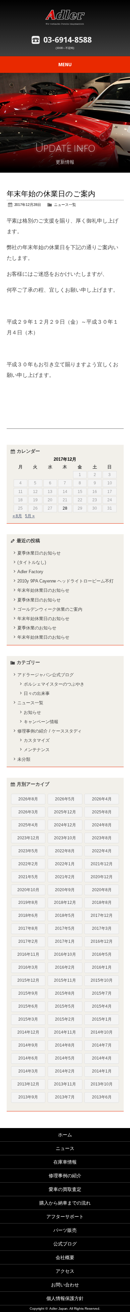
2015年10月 (102, 980)
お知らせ (32, 712)
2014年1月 (102, 1071)
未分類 (23, 759)
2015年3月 (28, 1019)
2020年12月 (102, 877)
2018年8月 (102, 902)
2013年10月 (102, 1084)
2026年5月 (65, 799)
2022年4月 (102, 851)
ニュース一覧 (65, 205)
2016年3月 (28, 967)
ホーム (65, 1134)
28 (65, 508)
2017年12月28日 (27, 205)
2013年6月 (102, 1097)
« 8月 (17, 516)
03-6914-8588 (67, 40)
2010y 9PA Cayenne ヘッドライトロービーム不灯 (65, 580)
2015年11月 (65, 980)
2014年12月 (28, 1032)
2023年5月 (28, 851)
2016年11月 (28, 954)
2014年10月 (102, 1032)
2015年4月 (102, 1006)
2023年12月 (28, 838)
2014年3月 (28, 1071)
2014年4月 (102, 1058)
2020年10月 (28, 890)
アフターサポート (65, 1216)
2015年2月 (65, 1019)
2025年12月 (65, 812)
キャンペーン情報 (41, 721)
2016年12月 (102, 941)
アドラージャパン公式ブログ (45, 674)
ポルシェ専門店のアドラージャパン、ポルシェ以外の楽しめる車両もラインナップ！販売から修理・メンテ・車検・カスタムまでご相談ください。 (65, 16)
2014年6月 (28, 1058)
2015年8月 (65, 993)
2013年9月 (28, 1097)
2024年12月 (65, 825)
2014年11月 (65, 1032)
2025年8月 (102, 812)
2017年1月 (65, 941)
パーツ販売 (65, 1230)
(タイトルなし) (31, 562)
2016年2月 (65, 967)
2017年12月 (102, 915)
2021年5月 (28, 877)
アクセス (65, 1271)
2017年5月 (65, 928)
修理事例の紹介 (65, 1175)
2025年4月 (28, 825)
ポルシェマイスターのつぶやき (54, 684)
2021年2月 (65, 877)
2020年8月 (102, 890)
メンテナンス (37, 749)
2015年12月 (28, 980)
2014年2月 (65, 1071)
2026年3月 (28, 812)
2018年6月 (28, 915)
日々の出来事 (37, 693)
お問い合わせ (65, 1284)
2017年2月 (28, 941)
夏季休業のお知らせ (36, 627)
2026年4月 (102, 799)
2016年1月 (102, 967)
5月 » (30, 516)
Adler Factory (30, 571)
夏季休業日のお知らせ (39, 553)
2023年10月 (65, 838)
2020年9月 (65, 890)
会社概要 (65, 1257)
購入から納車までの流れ (65, 1203)
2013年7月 (65, 1097)
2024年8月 (102, 825)
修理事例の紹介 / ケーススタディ (49, 731)
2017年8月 (28, 928)
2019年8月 (28, 902)
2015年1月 (102, 1019)
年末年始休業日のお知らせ (43, 590)
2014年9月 (28, 1045)
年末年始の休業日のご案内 (51, 194)
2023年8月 (102, 838)
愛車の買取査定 (65, 1189)
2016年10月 (65, 954)
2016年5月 (102, 954)
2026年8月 (28, 799)
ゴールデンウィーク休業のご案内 (49, 609)
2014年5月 (65, 1058)
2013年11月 (65, 1084)
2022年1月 (65, 864)
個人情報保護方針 (65, 1298)
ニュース (65, 1148)
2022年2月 (28, 864)
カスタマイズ (37, 740)
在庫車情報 (65, 1162)
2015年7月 (102, 993)
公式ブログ (65, 1243)
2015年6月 (28, 1006)
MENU (65, 64)
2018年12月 (65, 902)
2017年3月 (102, 928)
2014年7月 (102, 1045)
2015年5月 (65, 1006)
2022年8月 (65, 851)
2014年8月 (65, 1045)
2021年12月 (102, 864)
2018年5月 (65, 915)
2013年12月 (28, 1084)
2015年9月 (28, 993)
